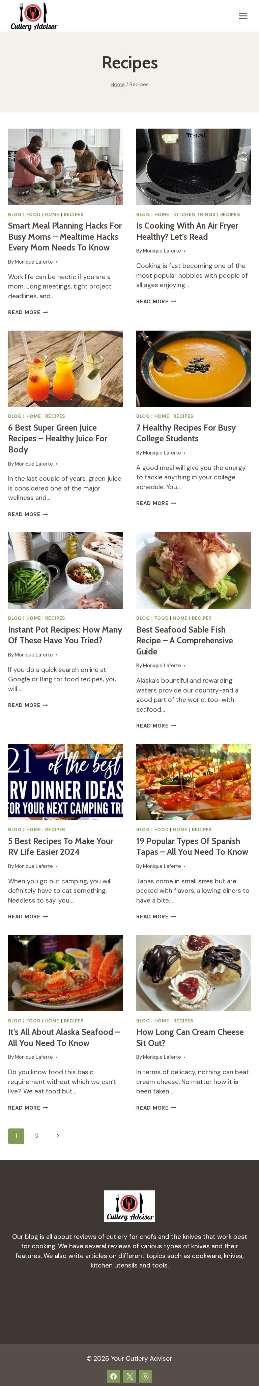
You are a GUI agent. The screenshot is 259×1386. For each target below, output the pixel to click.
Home (52, 214)
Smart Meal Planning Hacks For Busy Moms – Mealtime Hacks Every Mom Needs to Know (65, 236)
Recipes (74, 214)
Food (33, 214)
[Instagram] (145, 1376)
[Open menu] (243, 16)
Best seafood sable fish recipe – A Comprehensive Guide (184, 640)
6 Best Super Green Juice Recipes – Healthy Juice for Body (57, 438)
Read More (28, 312)
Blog (15, 214)
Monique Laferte (34, 262)
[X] (129, 1376)
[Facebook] (113, 1376)
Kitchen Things (194, 214)
